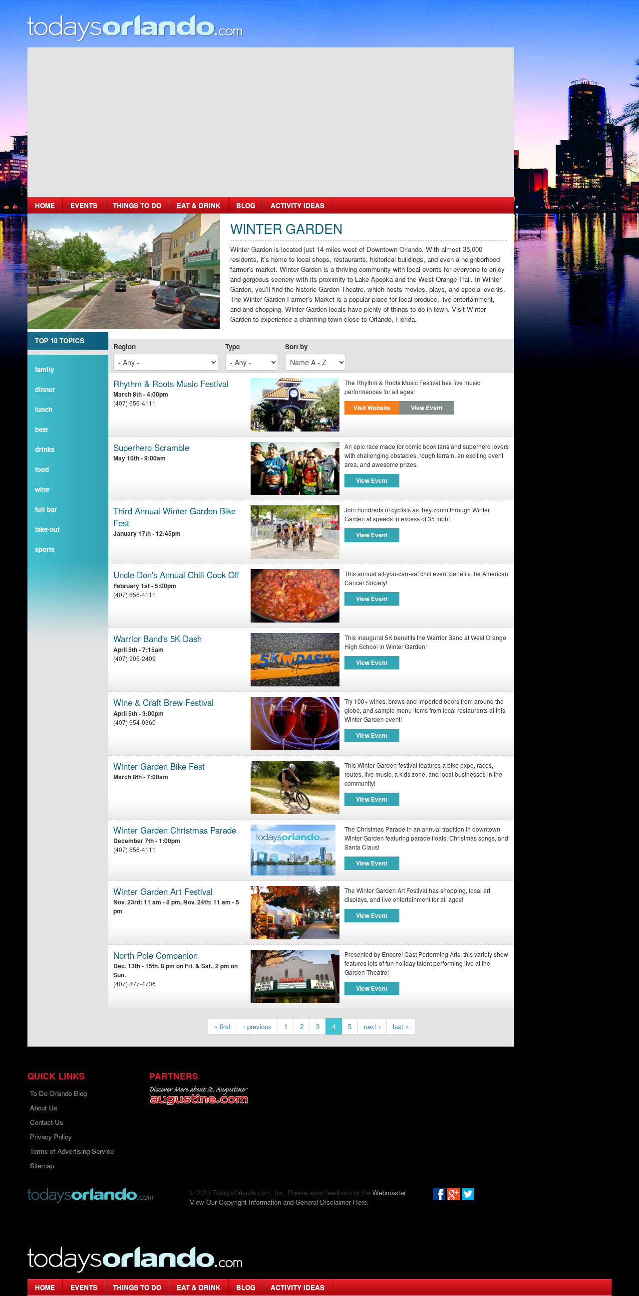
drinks (44, 449)
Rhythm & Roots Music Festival (171, 384)
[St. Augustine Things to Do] (199, 1095)
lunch (43, 409)
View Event (426, 407)
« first (222, 1026)
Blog (245, 205)
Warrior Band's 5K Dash (157, 639)
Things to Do (137, 205)
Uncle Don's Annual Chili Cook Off (176, 575)
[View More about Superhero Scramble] (295, 468)
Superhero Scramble (151, 447)
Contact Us (46, 1122)
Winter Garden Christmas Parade (174, 830)
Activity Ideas (297, 205)
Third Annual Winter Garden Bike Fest (174, 517)
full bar (46, 509)
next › (372, 1026)
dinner (45, 389)
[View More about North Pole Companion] (295, 976)
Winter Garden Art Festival (163, 891)
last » (401, 1026)
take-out (47, 529)
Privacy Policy (51, 1136)
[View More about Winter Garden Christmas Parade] (293, 849)
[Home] (135, 27)
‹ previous (257, 1026)
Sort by (296, 346)
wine (42, 489)
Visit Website (371, 407)
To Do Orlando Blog (58, 1093)
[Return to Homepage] (90, 1194)
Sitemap (42, 1165)
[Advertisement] (270, 122)
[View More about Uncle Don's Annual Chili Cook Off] (295, 596)
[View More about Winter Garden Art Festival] (295, 912)
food (42, 469)
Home (45, 205)
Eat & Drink (199, 205)
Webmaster (388, 1192)
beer (41, 429)
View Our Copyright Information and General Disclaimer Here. (279, 1202)
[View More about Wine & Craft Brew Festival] (295, 723)
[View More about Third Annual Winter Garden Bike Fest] (295, 532)
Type (232, 346)
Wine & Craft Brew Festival (163, 702)
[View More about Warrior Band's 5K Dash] (295, 659)
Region (124, 346)
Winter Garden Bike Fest (159, 766)
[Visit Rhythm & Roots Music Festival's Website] (295, 405)
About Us (43, 1107)
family (44, 369)
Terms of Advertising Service (72, 1151)
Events (83, 205)
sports (44, 549)
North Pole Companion (155, 955)
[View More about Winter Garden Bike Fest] (295, 787)
